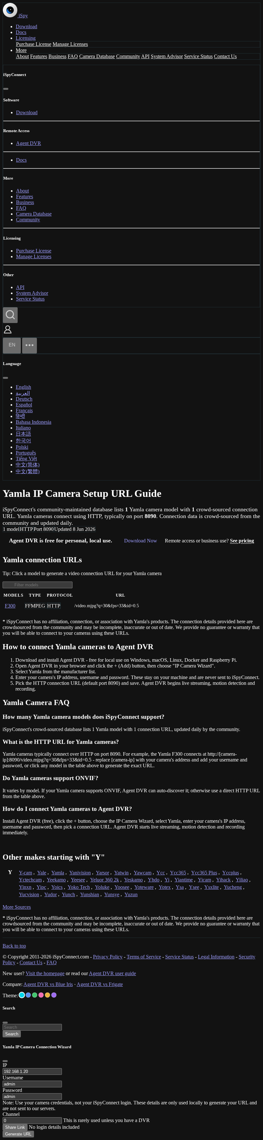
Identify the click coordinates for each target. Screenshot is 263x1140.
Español (24, 404)
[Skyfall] (34, 995)
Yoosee (122, 887)
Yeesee (78, 879)
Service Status (198, 56)
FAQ (73, 56)
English (23, 387)
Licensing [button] (26, 38)
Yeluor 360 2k (104, 879)
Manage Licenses (70, 44)
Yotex (165, 887)
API (145, 56)
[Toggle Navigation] (29, 345)
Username (13, 1077)
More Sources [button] (17, 907)
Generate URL (18, 1134)
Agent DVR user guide (112, 973)
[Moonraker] (28, 995)
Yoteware (144, 887)
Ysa (180, 887)
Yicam (204, 879)
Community (128, 56)
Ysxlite (211, 887)
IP (5, 1065)
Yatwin (121, 872)
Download (26, 26)
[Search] (10, 315)
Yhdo (153, 879)
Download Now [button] (140, 540)
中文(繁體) (27, 471)
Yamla (57, 872)
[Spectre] (21, 995)
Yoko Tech (79, 887)
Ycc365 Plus (204, 872)
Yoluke (102, 887)
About (22, 56)
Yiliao (242, 879)
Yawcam (142, 872)
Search (11, 1034)
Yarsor (102, 872)
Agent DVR (28, 143)
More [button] (21, 50)
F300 (10, 605)
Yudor (50, 894)
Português (26, 452)
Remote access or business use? (209, 540)
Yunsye (111, 894)
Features (38, 56)
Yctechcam (30, 879)
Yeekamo (56, 879)
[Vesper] (53, 995)
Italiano (23, 427)
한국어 (23, 440)
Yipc (41, 887)
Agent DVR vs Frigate (100, 984)
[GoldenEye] (47, 995)
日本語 (23, 434)
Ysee (194, 887)
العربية (23, 393)
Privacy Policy (108, 956)
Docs (21, 32)
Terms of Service (144, 956)
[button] (8, 334)
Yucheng (233, 887)
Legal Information (216, 956)
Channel (11, 1114)
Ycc (161, 872)
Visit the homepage (45, 973)
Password (12, 1090)
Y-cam (25, 872)
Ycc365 (178, 872)
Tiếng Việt (26, 458)
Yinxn (25, 887)
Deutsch (24, 399)
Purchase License (33, 44)
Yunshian (89, 894)
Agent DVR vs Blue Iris (48, 984)
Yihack (223, 879)
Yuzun (131, 894)
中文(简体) (27, 464)
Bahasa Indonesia (33, 422)
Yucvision (29, 894)
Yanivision (80, 872)
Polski (22, 447)
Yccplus (230, 872)
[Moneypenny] (41, 995)
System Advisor (167, 56)
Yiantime (183, 879)
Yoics (57, 887)
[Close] (5, 89)
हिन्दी (20, 416)
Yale (41, 872)
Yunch (68, 894)
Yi (167, 879)
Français (24, 410)
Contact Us (225, 56)
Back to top (14, 946)
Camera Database (97, 56)
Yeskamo (133, 879)
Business (57, 56)
